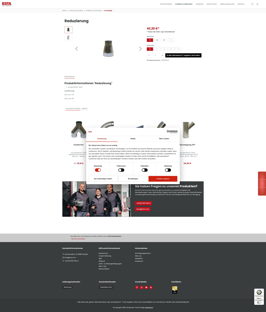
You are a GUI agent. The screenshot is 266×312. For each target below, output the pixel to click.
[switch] (121, 170)
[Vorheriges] (76, 48)
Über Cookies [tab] (164, 138)
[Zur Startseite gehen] (12, 4)
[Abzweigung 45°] (187, 130)
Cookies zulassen (162, 179)
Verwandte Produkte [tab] (73, 108)
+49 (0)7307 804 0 (143, 203)
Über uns (138, 256)
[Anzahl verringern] (149, 55)
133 (164, 40)
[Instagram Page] (141, 287)
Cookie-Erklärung (105, 256)
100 (164, 49)
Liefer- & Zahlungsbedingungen (110, 264)
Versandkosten (115, 302)
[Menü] (262, 290)
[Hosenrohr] (78, 130)
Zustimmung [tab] (102, 138)
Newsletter (139, 258)
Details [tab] (133, 138)
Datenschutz (103, 253)
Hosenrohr (79, 145)
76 (150, 40)
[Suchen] (252, 4)
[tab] (69, 76)
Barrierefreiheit (104, 269)
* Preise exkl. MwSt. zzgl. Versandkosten (161, 32)
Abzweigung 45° (187, 145)
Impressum (139, 261)
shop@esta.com (142, 209)
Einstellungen (133, 179)
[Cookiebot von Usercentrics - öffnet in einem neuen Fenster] (168, 131)
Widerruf (102, 261)
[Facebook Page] (137, 287)
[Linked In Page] (151, 287)
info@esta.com (70, 258)
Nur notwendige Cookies (103, 179)
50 (150, 49)
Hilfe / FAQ (102, 266)
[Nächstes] (140, 48)
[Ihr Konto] (257, 4)
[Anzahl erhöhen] (162, 55)
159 (171, 40)
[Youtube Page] (146, 287)
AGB (100, 258)
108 (157, 40)
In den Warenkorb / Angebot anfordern (183, 55)
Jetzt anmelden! (79, 239)
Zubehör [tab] (84, 108)
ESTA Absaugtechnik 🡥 (143, 253)
